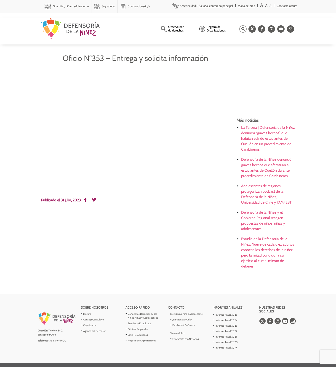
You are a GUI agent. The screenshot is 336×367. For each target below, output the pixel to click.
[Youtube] (281, 29)
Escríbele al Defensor (183, 325)
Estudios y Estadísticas (140, 323)
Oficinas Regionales (138, 329)
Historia (87, 313)
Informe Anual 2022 (226, 331)
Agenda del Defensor (94, 331)
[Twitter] (252, 29)
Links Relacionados (138, 334)
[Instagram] (271, 29)
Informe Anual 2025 (226, 314)
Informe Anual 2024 (226, 320)
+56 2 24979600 (57, 340)
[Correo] (290, 29)
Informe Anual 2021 (226, 336)
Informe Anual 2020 (227, 342)
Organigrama (89, 325)
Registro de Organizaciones (142, 340)
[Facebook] (261, 29)
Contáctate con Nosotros (185, 339)
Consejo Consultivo (93, 319)
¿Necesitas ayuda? (182, 319)
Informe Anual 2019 (226, 347)
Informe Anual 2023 (226, 325)
